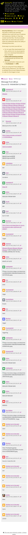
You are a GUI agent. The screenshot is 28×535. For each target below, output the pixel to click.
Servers (8, 21)
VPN (17, 64)
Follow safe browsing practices (14, 56)
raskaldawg (9, 163)
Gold (7, 173)
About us (21, 15)
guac (7, 401)
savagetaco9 (9, 89)
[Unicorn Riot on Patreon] (22, 18)
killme (7, 192)
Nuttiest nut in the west (12, 424)
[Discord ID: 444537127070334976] (3, 131)
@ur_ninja (9, 18)
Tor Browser (9, 64)
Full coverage (10, 13)
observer (8, 99)
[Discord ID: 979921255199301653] (3, 164)
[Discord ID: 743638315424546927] (3, 90)
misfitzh (8, 131)
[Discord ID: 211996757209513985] (3, 411)
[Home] (2, 21)
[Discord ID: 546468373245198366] (3, 300)
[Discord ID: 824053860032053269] (3, 457)
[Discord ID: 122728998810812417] (3, 221)
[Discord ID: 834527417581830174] (3, 401)
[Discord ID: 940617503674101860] (3, 319)
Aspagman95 (9, 351)
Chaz (7, 152)
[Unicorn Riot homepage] (2, 3)
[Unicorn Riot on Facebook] (14, 18)
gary (7, 456)
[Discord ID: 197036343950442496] (3, 202)
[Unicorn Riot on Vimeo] (16, 18)
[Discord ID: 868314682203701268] (3, 352)
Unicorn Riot (8, 2)
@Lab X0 (4, 103)
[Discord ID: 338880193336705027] (3, 121)
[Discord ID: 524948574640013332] (3, 152)
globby (8, 495)
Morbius (8, 318)
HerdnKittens (9, 299)
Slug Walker (9, 410)
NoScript (7, 60)
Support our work (11, 15)
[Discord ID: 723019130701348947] (3, 192)
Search (20, 21)
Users (15, 21)
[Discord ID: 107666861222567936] (3, 495)
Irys (11, 79)
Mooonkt (8, 121)
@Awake (4, 94)
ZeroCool (8, 221)
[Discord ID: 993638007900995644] (3, 99)
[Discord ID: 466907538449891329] (3, 280)
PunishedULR (9, 234)
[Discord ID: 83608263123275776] (3, 173)
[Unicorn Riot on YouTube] (19, 18)
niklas (7, 142)
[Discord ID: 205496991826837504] (3, 143)
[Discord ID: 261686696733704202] (3, 267)
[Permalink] (20, 91)
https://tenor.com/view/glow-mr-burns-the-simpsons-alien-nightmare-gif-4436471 (13, 227)
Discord (5, 79)
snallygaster (9, 266)
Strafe (7, 201)
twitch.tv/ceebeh (7, 147)
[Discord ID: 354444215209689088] (3, 424)
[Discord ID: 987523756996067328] (3, 234)
